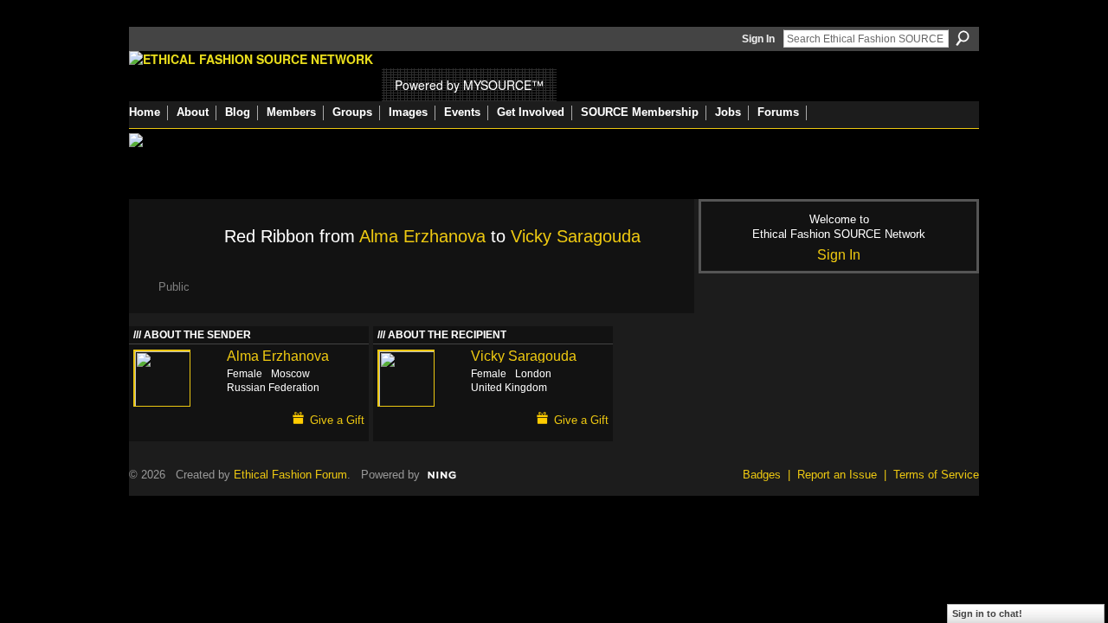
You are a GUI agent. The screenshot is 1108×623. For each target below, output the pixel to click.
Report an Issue (837, 474)
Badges (762, 474)
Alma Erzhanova (422, 236)
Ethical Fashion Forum (290, 474)
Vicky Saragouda (576, 236)
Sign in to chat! (987, 613)
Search (963, 38)
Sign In (758, 39)
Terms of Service (936, 474)
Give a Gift (337, 420)
